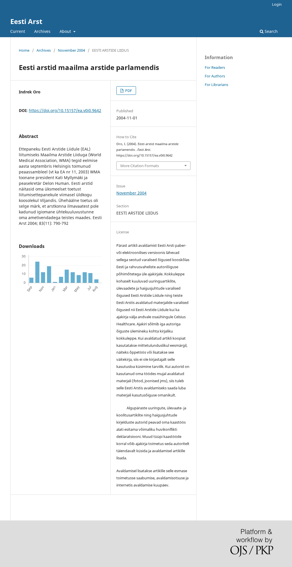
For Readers (215, 67)
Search (270, 31)
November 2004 (71, 50)
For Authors (215, 76)
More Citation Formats (139, 165)
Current (17, 31)
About (66, 31)
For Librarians (216, 84)
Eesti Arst (26, 21)
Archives (42, 31)
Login (277, 4)
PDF (128, 90)
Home (24, 50)
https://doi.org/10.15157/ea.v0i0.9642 (65, 110)
